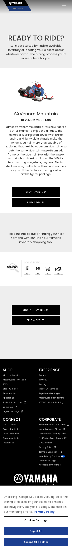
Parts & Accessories (12, 402)
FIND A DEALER (36, 202)
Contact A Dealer (11, 429)
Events (42, 375)
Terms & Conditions (49, 452)
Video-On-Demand (48, 388)
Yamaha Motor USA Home (52, 424)
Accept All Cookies (36, 542)
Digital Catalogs (11, 411)
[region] (36, 517)
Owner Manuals (11, 433)
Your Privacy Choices (50, 456)
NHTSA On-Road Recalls (51, 438)
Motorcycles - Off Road (14, 379)
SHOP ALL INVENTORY (36, 310)
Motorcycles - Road (12, 375)
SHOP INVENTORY (36, 191)
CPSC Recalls (45, 442)
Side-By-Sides (10, 388)
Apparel (7, 397)
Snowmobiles (10, 393)
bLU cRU (43, 379)
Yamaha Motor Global (50, 429)
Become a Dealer (11, 438)
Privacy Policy (46, 447)
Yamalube (8, 407)
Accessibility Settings (50, 464)
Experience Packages (49, 393)
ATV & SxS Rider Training (51, 402)
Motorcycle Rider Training (52, 397)
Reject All (36, 531)
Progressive (8, 442)
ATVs (5, 384)
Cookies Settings (35, 520)
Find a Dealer (9, 424)
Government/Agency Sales (52, 433)
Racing (42, 384)
